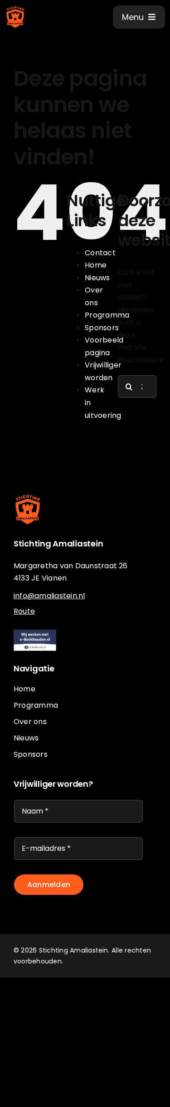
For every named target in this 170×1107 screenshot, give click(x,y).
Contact (100, 253)
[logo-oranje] (15, 8)
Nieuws (97, 278)
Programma (107, 315)
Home (96, 265)
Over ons (30, 721)
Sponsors (102, 328)
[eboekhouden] (35, 633)
